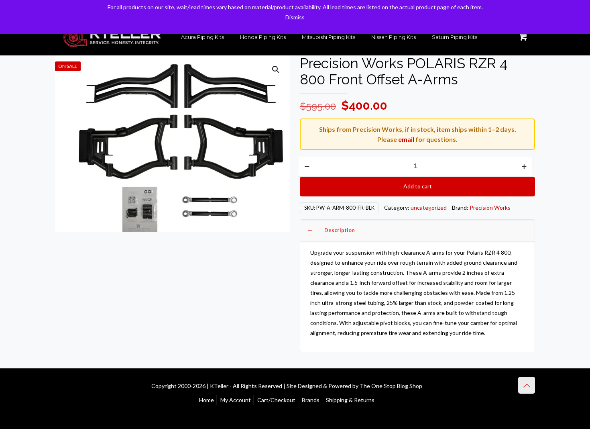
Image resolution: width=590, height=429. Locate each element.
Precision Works (490, 207)
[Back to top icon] (526, 385)
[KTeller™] (112, 37)
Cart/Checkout (276, 399)
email (406, 139)
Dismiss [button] (295, 17)
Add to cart (417, 186)
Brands (310, 399)
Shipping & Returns (350, 399)
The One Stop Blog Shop (391, 385)
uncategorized (429, 207)
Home (206, 399)
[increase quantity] (524, 166)
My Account (235, 399)
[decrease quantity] (307, 166)
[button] (276, 69)
